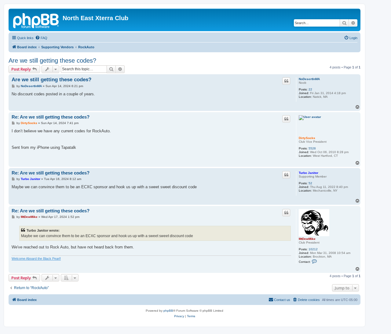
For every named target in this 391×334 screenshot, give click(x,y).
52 (310, 183)
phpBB (168, 310)
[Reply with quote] (286, 81)
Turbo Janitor (308, 172)
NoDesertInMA (309, 79)
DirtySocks (307, 138)
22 (310, 89)
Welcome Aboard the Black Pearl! (36, 258)
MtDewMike (307, 238)
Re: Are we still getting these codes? (51, 116)
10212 (313, 249)
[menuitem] (41, 38)
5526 (312, 148)
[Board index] (36, 20)
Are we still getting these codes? (52, 60)
